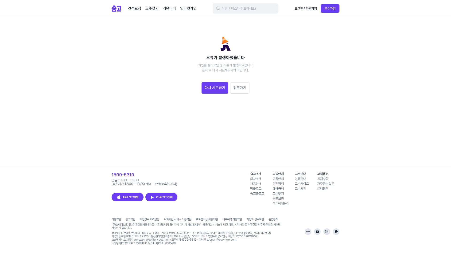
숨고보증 (278, 198)
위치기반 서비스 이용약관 (177, 219)
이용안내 (278, 179)
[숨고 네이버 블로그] (308, 231)
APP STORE (131, 197)
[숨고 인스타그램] (326, 231)
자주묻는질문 (325, 184)
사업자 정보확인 (255, 219)
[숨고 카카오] (336, 231)
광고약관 (130, 219)
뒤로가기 (239, 88)
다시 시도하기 (215, 88)
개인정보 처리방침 (149, 219)
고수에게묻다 (280, 203)
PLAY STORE (164, 197)
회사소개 (255, 179)
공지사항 (322, 179)
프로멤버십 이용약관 (207, 219)
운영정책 (322, 188)
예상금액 (278, 188)
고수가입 (330, 8)
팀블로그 (255, 188)
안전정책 (278, 184)
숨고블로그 (257, 193)
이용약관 (116, 219)
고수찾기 (278, 193)
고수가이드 (302, 184)
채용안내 (255, 184)
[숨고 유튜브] (317, 231)
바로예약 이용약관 (232, 219)
